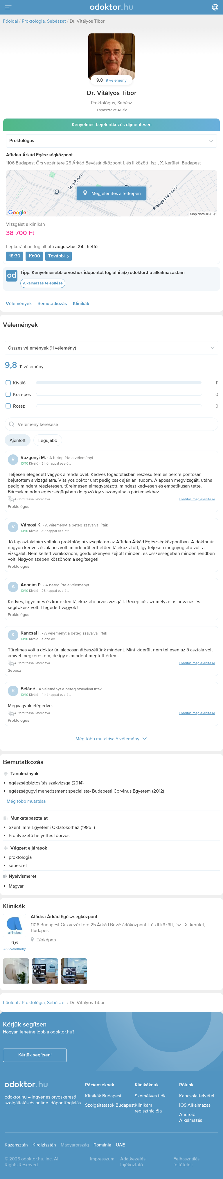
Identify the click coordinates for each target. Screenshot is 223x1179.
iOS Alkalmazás (195, 1105)
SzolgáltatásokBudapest (110, 1105)
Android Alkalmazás (190, 1117)
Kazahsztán (16, 1144)
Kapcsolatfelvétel (196, 1095)
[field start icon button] (11, 424)
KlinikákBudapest (103, 1095)
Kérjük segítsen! (35, 1055)
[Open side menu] (8, 7)
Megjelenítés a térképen (116, 193)
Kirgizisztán (44, 1144)
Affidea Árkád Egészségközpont (39, 155)
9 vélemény (116, 80)
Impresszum (102, 1158)
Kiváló (19, 382)
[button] (111, 56)
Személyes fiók (150, 1095)
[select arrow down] (211, 141)
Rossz (19, 405)
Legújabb (47, 440)
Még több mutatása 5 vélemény (107, 738)
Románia (102, 1144)
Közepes (22, 394)
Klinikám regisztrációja (148, 1107)
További (56, 256)
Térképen (46, 939)
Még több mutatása (26, 801)
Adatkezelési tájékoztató (133, 1161)
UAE (120, 1144)
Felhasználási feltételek (187, 1161)
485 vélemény (14, 949)
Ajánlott (18, 440)
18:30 (14, 256)
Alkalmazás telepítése (43, 283)
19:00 (34, 256)
